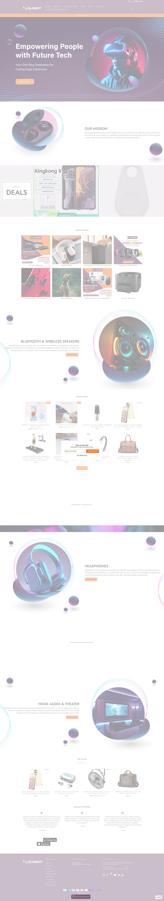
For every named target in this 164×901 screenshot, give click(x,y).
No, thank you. (82, 455)
